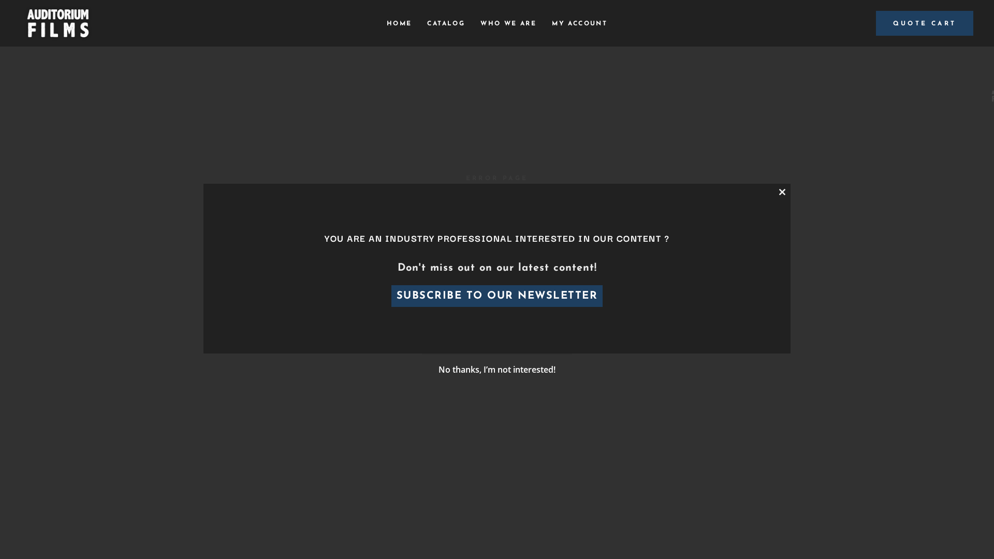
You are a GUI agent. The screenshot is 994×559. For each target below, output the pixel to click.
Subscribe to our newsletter (497, 296)
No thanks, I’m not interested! (497, 369)
